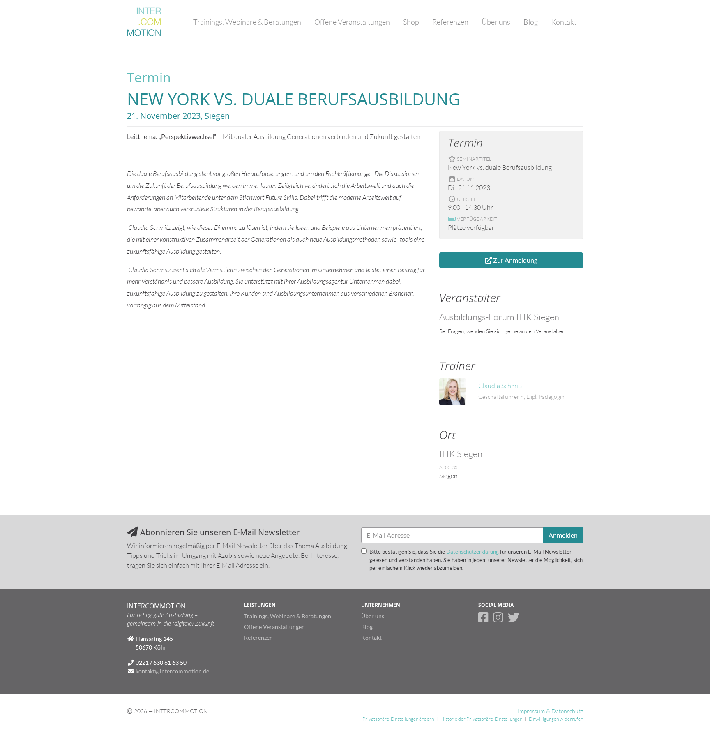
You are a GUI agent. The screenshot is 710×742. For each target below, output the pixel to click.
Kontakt (563, 21)
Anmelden (563, 535)
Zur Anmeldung (514, 260)
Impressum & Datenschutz (550, 710)
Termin (149, 77)
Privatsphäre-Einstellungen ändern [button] (398, 719)
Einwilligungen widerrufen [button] (556, 719)
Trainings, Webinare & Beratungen (247, 21)
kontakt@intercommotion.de (172, 671)
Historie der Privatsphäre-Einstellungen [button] (481, 719)
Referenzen (450, 21)
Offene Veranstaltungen (352, 21)
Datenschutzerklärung (472, 551)
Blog (530, 21)
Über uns (496, 21)
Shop (411, 21)
